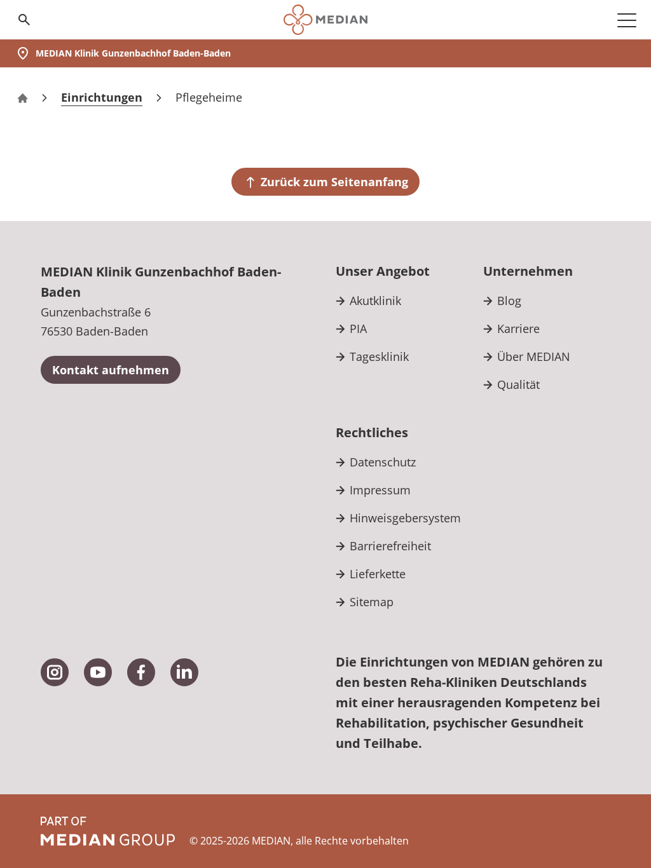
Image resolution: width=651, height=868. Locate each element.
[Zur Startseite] (325, 19)
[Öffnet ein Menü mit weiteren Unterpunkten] (627, 20)
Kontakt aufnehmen (110, 369)
